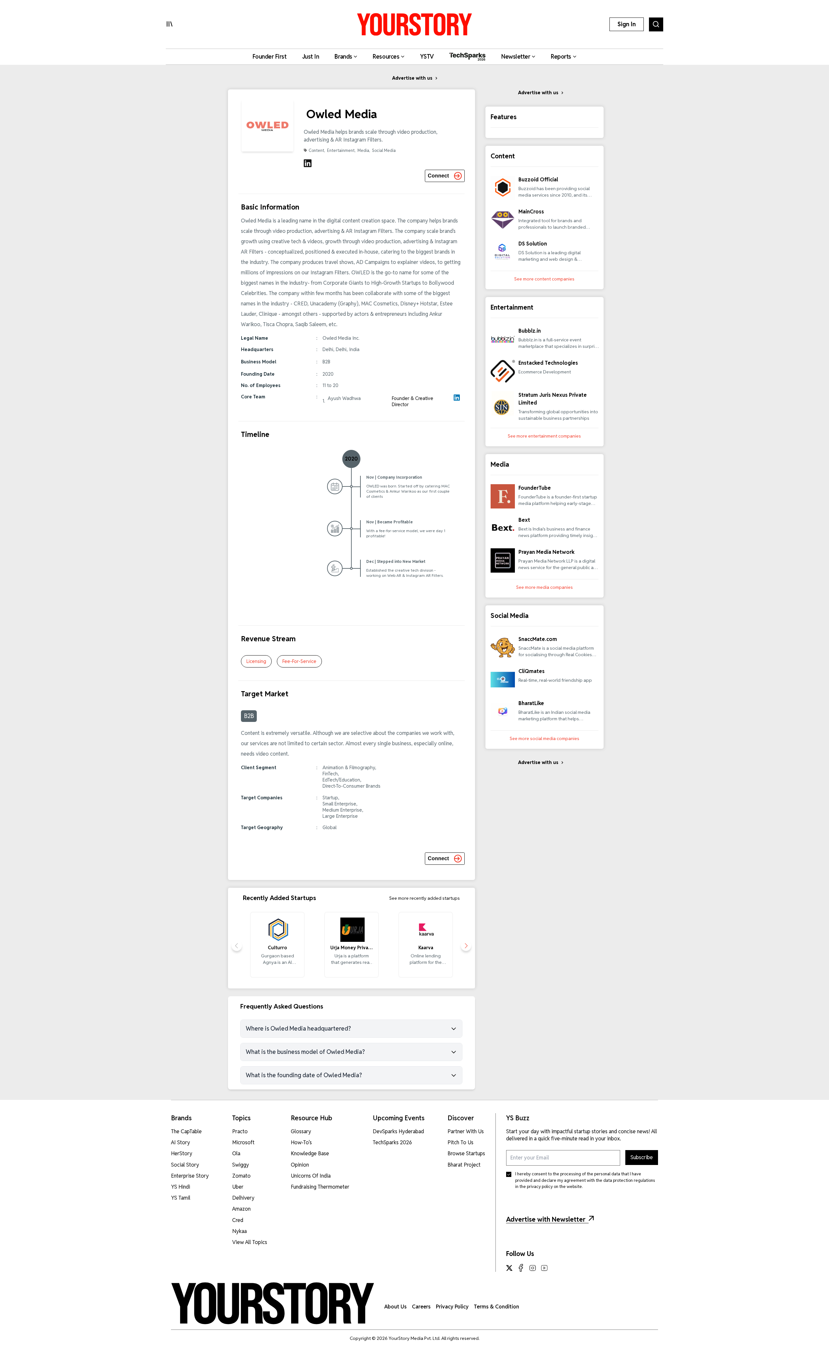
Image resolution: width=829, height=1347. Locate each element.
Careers (421, 1306)
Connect (438, 175)
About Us (395, 1306)
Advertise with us (412, 78)
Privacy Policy (452, 1306)
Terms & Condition (496, 1306)
